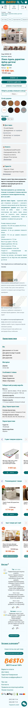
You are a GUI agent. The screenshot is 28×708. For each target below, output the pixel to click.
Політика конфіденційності (11, 677)
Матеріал (4, 116)
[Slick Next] (5, 45)
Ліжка (5, 8)
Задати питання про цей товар (14, 653)
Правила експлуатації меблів (12, 687)
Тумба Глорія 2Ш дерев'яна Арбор (11, 503)
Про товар (4, 19)
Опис (10, 19)
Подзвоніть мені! (14, 705)
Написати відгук (14, 635)
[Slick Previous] (2, 45)
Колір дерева (6, 98)
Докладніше (7, 174)
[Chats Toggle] (24, 704)
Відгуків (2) (25, 19)
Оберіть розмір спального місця (13, 90)
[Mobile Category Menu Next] (25, 7)
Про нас (4, 682)
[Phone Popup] (21, 2)
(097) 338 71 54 (13, 699)
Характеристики (17, 19)
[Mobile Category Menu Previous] (2, 7)
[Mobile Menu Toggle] (2, 2)
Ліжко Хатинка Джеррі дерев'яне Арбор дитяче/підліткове (10, 545)
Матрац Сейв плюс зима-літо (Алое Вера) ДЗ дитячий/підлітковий (10, 462)
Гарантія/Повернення (9, 675)
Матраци (14, 8)
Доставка (5, 672)
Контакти (5, 685)
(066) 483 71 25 (13, 702)
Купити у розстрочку (14, 86)
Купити (12, 78)
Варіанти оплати (7, 669)
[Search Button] (18, 2)
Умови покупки (7, 690)
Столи (22, 8)
